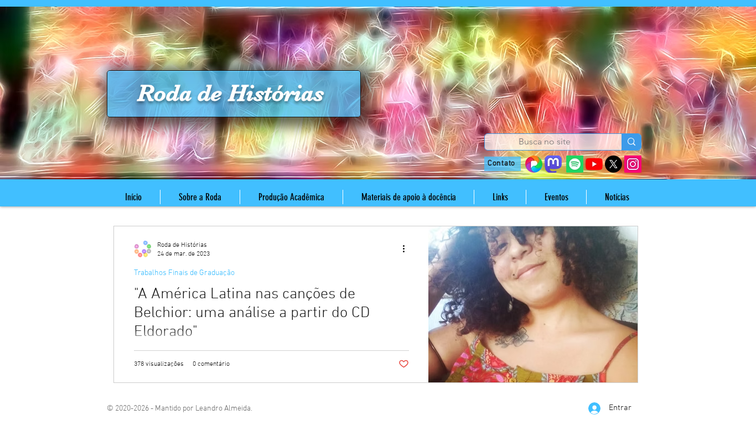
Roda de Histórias (230, 93)
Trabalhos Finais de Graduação (184, 273)
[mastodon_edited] (553, 164)
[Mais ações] (407, 249)
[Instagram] (632, 164)
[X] (613, 164)
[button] (200, 197)
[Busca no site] (631, 142)
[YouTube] (594, 164)
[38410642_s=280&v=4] (533, 164)
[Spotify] (574, 164)
